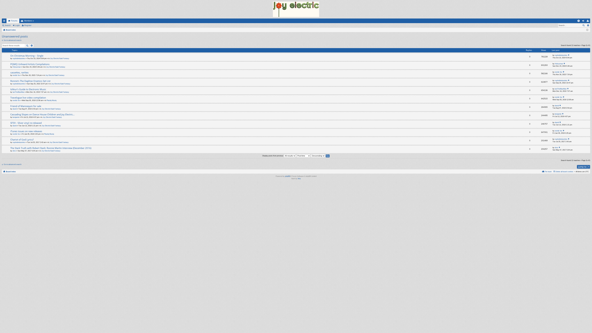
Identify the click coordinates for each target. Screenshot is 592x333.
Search (8, 25)
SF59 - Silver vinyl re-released (26, 122)
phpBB (287, 176)
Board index (11, 172)
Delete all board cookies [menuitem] (564, 172)
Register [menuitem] (588, 21)
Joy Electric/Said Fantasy (59, 58)
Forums (14, 21)
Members (28, 21)
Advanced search (588, 25)
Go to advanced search (12, 40)
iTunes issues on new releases (26, 131)
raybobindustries (19, 58)
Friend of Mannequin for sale (25, 106)
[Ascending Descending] (318, 156)
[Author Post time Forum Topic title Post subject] (303, 156)
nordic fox (16, 75)
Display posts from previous (273, 156)
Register (27, 25)
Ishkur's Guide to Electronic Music (28, 89)
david (15, 109)
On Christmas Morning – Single (26, 55)
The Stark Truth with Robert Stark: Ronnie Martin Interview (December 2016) (50, 148)
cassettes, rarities (19, 72)
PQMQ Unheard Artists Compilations (29, 64)
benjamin (16, 117)
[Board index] (296, 9)
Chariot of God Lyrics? (22, 139)
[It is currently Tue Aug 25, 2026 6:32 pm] (587, 30)
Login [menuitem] (584, 21)
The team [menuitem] (548, 172)
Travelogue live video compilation (28, 97)
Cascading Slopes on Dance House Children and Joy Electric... (42, 114)
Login (17, 25)
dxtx (14, 151)
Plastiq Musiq (51, 100)
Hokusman (17, 67)
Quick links (4, 21)
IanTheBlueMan (18, 92)
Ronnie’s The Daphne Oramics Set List (30, 81)
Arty (299, 178)
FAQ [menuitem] (579, 21)
